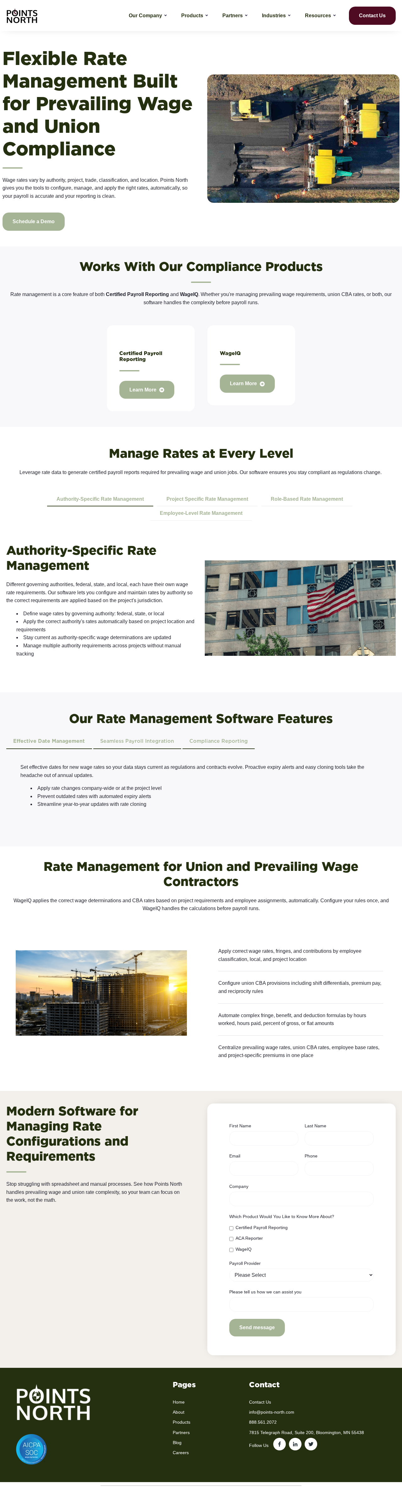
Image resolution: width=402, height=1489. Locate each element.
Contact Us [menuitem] (260, 1402)
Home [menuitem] (179, 1402)
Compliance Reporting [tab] (218, 741)
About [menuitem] (178, 1412)
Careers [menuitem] (181, 1452)
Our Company (145, 15)
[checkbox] (301, 1238)
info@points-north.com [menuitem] (271, 1412)
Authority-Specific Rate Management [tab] (100, 499)
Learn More (143, 389)
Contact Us (372, 15)
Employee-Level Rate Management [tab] (201, 513)
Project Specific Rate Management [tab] (207, 499)
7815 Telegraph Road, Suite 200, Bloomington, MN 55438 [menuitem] (306, 1432)
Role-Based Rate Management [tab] (307, 499)
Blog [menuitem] (177, 1442)
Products (192, 15)
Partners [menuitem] (181, 1432)
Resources (318, 15)
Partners (232, 15)
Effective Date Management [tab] (49, 741)
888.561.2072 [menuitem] (263, 1422)
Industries (274, 15)
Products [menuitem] (181, 1422)
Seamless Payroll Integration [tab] (137, 741)
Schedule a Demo (34, 221)
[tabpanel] (201, 788)
